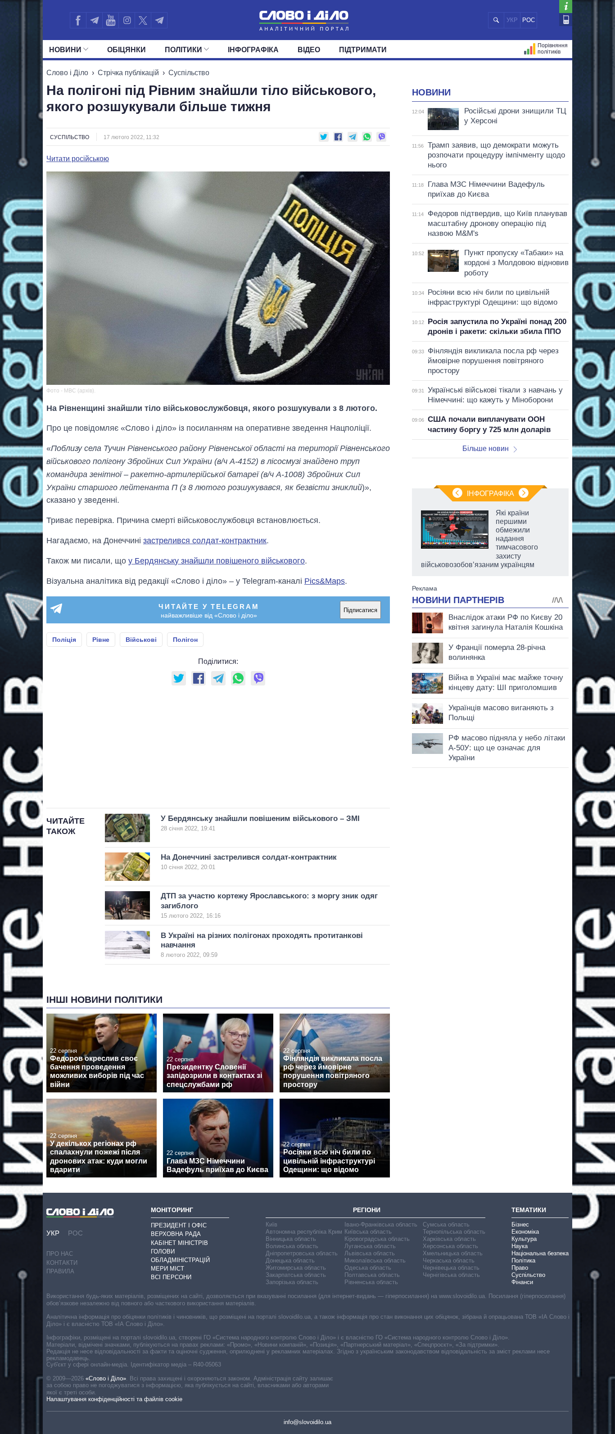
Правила (60, 1271)
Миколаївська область (375, 1260)
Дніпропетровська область (302, 1253)
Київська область (368, 1231)
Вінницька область (291, 1239)
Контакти (61, 1262)
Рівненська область (371, 1282)
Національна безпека (540, 1253)
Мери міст (167, 1268)
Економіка (525, 1231)
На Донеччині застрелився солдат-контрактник (249, 861)
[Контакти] (565, 19)
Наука (519, 1246)
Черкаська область (449, 1260)
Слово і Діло (67, 73)
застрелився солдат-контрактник (205, 540)
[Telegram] (94, 20)
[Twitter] (143, 20)
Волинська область (292, 1246)
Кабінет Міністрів (179, 1243)
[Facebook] (78, 20)
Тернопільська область (454, 1231)
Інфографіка (253, 50)
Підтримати (363, 50)
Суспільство (188, 73)
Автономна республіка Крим (304, 1231)
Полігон (185, 639)
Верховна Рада (176, 1234)
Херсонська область (450, 1246)
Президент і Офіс (179, 1225)
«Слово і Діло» (106, 1378)
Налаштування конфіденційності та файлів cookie (114, 1399)
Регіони (366, 1209)
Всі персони (171, 1277)
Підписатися (360, 610)
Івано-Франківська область (380, 1224)
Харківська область (449, 1239)
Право (519, 1267)
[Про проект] (565, 6)
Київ (271, 1224)
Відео (309, 50)
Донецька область (290, 1260)
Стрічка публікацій (128, 73)
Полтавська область (372, 1275)
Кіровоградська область (377, 1239)
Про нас (59, 1253)
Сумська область (446, 1224)
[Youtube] (110, 20)
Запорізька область (292, 1282)
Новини (65, 50)
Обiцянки (126, 50)
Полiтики (183, 50)
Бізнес (520, 1224)
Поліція (64, 639)
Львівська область (369, 1253)
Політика (523, 1260)
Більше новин (485, 448)
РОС (528, 20)
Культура (524, 1239)
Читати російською (77, 158)
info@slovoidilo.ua (307, 1422)
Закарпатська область (296, 1275)
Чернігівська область (451, 1275)
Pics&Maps (324, 581)
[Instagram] (126, 20)
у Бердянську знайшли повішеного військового (216, 560)
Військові (141, 639)
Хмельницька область (453, 1253)
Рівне (100, 639)
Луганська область (370, 1246)
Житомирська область (296, 1267)
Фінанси (522, 1282)
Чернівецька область (451, 1267)
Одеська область (367, 1267)
